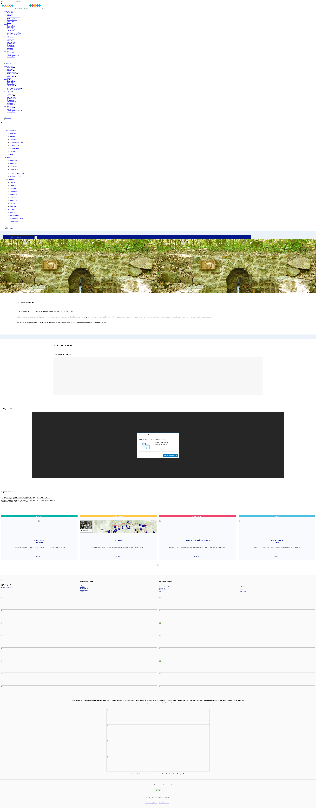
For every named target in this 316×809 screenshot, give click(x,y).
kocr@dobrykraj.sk (6, 587)
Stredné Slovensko (164, 586)
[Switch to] (159, 63)
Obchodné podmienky (164, 803)
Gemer (240, 588)
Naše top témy (84, 590)
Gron (160, 591)
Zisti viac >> (39, 556)
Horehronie (162, 588)
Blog (81, 591)
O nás (81, 585)
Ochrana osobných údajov (151, 803)
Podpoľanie (162, 589)
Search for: (6, 237)
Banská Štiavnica (243, 586)
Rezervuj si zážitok (85, 588)
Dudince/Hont (242, 591)
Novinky (82, 587)
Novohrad (241, 589)
